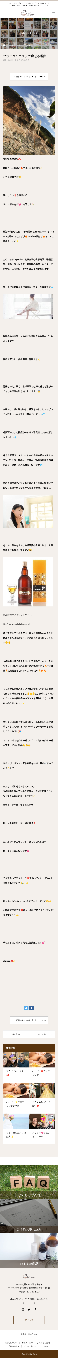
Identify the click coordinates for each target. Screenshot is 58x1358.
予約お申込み (13, 1346)
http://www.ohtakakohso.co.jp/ (16, 624)
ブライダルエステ (22, 60)
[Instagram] (22, 1309)
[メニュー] (53, 13)
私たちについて (11, 1343)
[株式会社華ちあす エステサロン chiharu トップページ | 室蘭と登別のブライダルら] (29, 1276)
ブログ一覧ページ (31, 1346)
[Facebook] (35, 1309)
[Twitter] (29, 1309)
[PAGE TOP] (29, 1161)
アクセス (29, 1320)
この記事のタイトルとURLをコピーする (29, 76)
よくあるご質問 (43, 1343)
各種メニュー (27, 1343)
